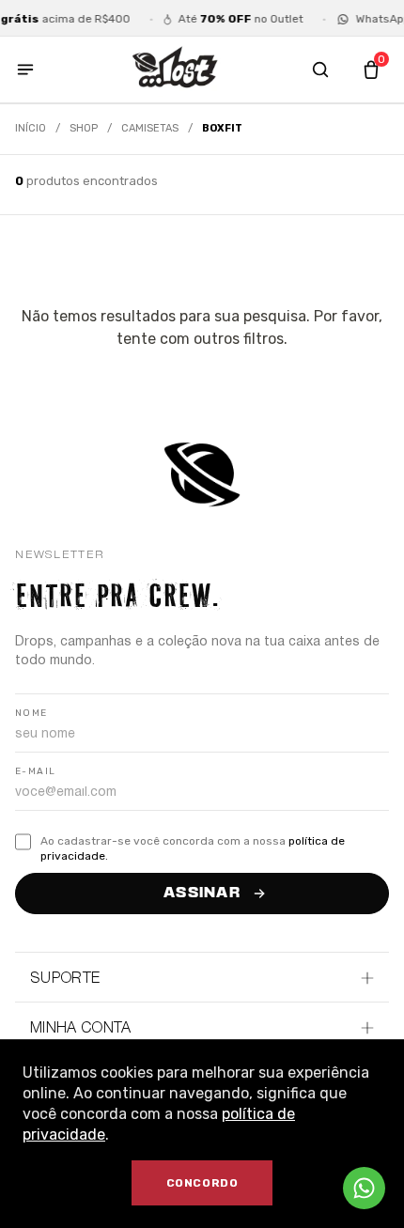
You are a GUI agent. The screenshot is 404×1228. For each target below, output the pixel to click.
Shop (84, 128)
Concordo (202, 1182)
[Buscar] (320, 69)
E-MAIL (35, 771)
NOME (31, 713)
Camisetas (150, 128)
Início (30, 128)
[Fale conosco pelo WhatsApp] (364, 1188)
